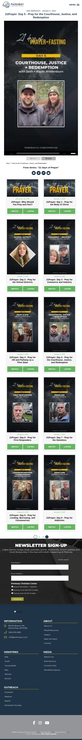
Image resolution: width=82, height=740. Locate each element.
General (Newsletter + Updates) (25, 587)
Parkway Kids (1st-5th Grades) (24, 593)
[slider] (38, 153)
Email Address (17, 574)
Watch (34, 158)
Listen (50, 158)
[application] (41, 153)
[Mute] (69, 153)
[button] (74, 4)
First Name (16, 563)
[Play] (7, 153)
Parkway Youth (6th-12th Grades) (25, 590)
